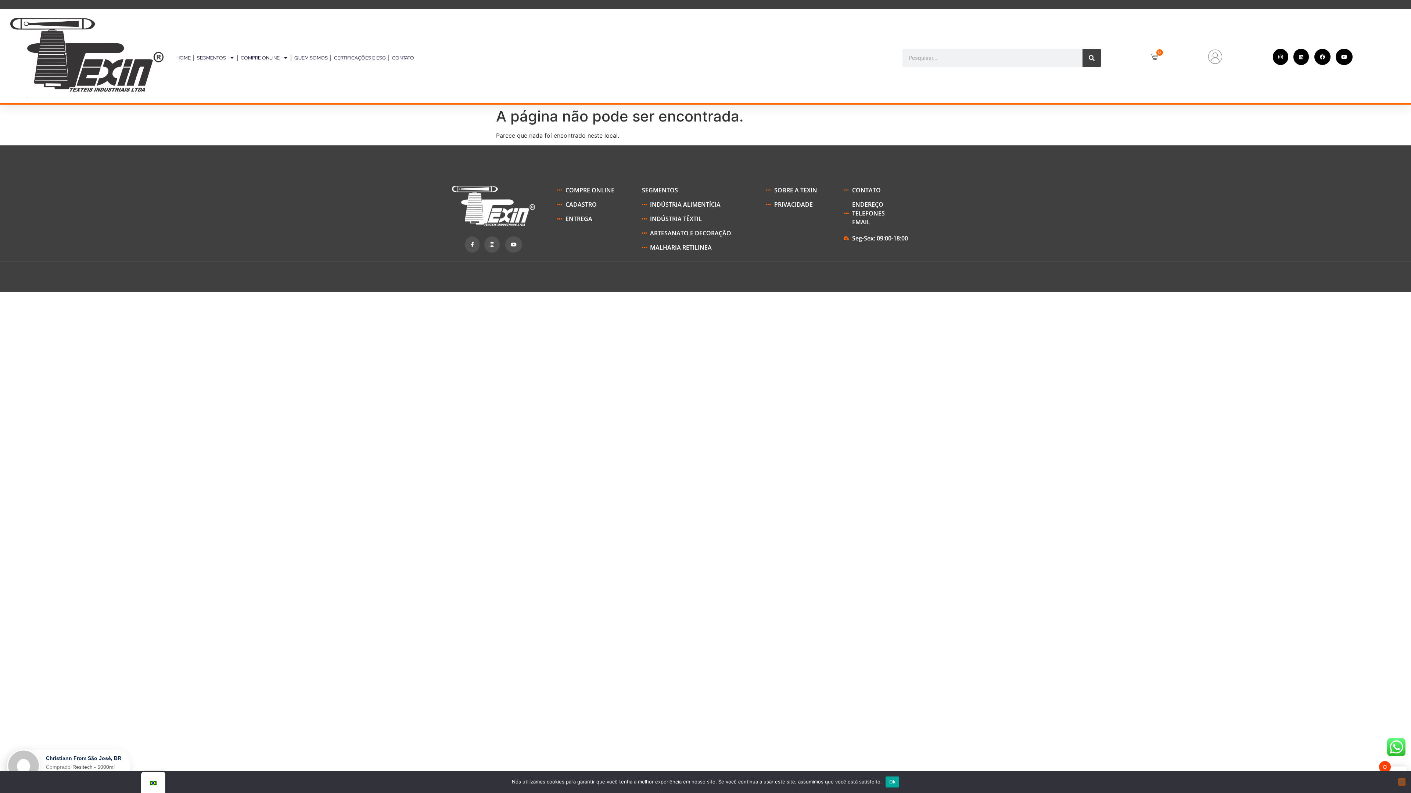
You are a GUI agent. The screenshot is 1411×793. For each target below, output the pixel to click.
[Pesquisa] (1092, 58)
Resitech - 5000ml (93, 767)
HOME (183, 58)
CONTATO (403, 58)
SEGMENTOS (211, 58)
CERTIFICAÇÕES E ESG (360, 58)
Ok (892, 782)
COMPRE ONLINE (260, 58)
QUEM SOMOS (311, 58)
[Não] (1401, 782)
